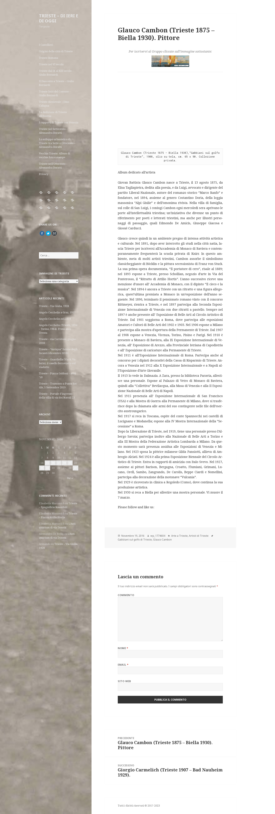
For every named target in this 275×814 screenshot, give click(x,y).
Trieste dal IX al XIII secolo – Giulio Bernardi (56, 72)
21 (41, 468)
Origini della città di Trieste (56, 51)
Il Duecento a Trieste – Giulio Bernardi (56, 83)
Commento (126, 595)
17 (58, 463)
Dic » (70, 478)
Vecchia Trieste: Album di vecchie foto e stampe (54, 155)
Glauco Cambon (162, 539)
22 (47, 468)
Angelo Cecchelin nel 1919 (55, 319)
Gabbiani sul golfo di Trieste (135, 539)
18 (64, 463)
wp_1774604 (157, 535)
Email (123, 664)
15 (47, 463)
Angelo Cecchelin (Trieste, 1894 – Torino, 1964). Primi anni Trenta (58, 328)
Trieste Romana (48, 58)
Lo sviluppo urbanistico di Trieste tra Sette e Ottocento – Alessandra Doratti (57, 143)
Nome (123, 648)
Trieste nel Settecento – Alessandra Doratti (53, 131)
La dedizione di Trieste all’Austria (53, 114)
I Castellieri (46, 45)
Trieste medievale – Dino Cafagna (54, 103)
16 (53, 463)
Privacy (43, 174)
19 (69, 463)
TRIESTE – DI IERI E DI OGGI (58, 18)
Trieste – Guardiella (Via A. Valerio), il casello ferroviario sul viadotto (57, 363)
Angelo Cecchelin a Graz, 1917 (57, 312)
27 (75, 468)
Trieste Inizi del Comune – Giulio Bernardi (55, 93)
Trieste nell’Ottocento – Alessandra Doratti (53, 165)
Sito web (124, 681)
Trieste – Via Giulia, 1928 (54, 306)
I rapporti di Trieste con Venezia (58, 122)
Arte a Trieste (179, 535)
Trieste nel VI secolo (51, 64)
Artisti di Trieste (198, 535)
